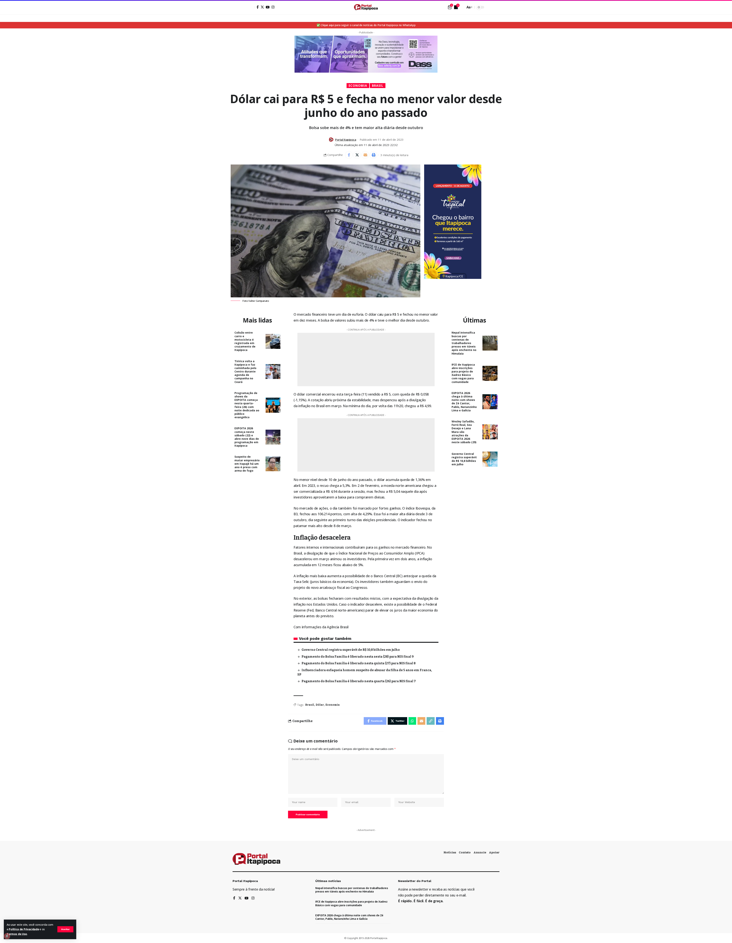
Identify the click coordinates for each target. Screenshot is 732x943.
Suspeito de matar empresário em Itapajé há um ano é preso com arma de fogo (247, 463)
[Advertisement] (493, 291)
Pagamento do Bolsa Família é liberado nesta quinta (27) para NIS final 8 (359, 663)
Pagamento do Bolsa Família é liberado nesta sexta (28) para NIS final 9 (358, 656)
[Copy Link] (431, 721)
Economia (358, 85)
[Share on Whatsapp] (412, 721)
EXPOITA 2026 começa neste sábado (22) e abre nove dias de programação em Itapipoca (246, 436)
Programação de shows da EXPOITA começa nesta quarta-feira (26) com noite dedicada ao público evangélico (246, 405)
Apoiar (494, 852)
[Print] (373, 155)
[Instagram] (272, 7)
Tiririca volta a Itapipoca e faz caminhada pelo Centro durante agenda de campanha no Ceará (245, 371)
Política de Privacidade (24, 929)
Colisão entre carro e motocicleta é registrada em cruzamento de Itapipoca (244, 341)
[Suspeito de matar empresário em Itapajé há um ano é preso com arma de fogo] (273, 463)
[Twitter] (262, 7)
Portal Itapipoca (345, 139)
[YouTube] (267, 7)
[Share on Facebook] (349, 155)
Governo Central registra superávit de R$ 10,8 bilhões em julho (351, 650)
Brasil (377, 85)
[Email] (365, 155)
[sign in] (251, 7)
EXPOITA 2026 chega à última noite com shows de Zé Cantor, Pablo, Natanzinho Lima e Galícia (464, 401)
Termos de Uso (17, 934)
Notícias (450, 852)
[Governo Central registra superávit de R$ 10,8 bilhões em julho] (490, 459)
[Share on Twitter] (357, 155)
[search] (462, 7)
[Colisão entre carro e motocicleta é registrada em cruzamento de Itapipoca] (273, 341)
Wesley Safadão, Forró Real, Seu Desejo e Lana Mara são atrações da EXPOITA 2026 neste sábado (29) (464, 432)
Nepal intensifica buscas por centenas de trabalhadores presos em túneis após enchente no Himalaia (464, 343)
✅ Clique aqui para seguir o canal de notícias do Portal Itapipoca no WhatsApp (366, 25)
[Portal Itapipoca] (366, 7)
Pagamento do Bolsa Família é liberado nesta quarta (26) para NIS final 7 (359, 681)
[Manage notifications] (7, 936)
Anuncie (480, 852)
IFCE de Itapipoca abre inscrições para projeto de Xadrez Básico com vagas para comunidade (463, 373)
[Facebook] (258, 7)
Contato (465, 852)
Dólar (320, 704)
